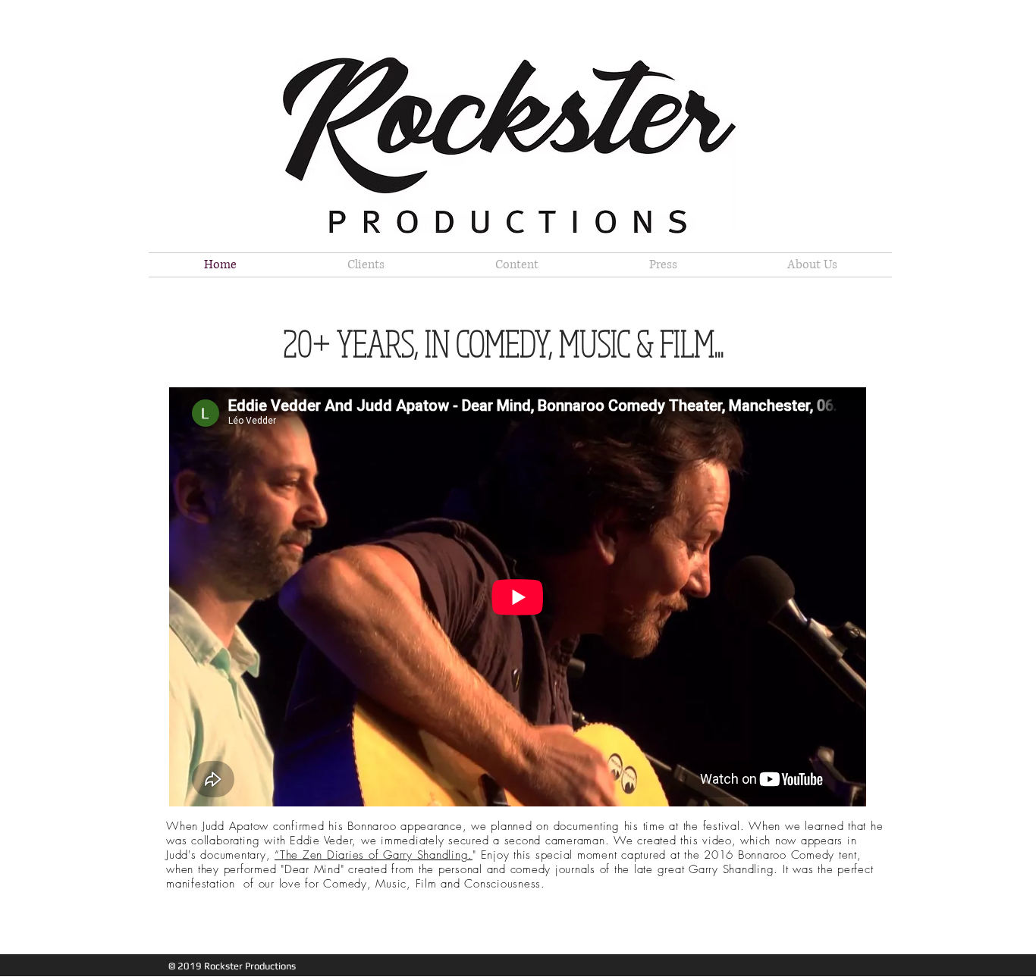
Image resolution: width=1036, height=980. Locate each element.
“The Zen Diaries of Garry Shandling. (373, 855)
